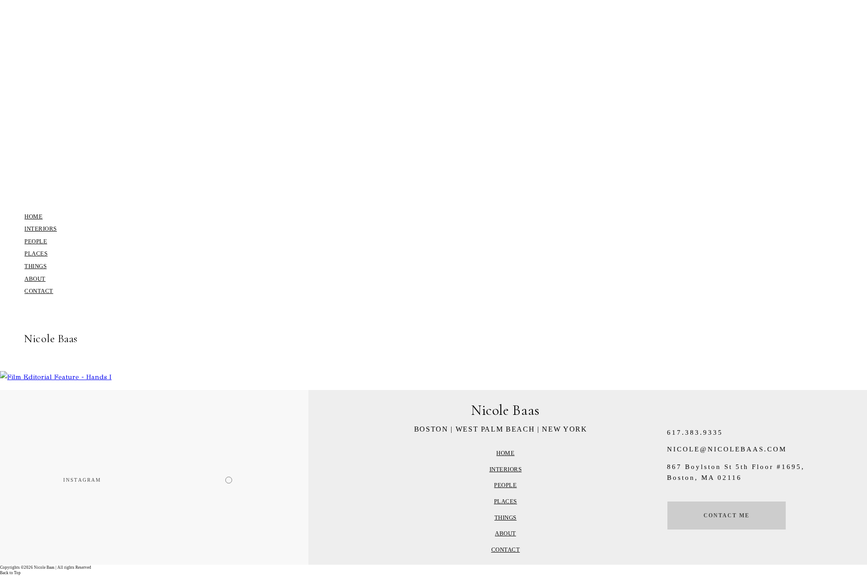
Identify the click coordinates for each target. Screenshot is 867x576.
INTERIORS (40, 229)
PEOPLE (35, 241)
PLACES (35, 253)
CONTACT (38, 291)
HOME (33, 216)
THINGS (35, 266)
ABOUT (35, 279)
